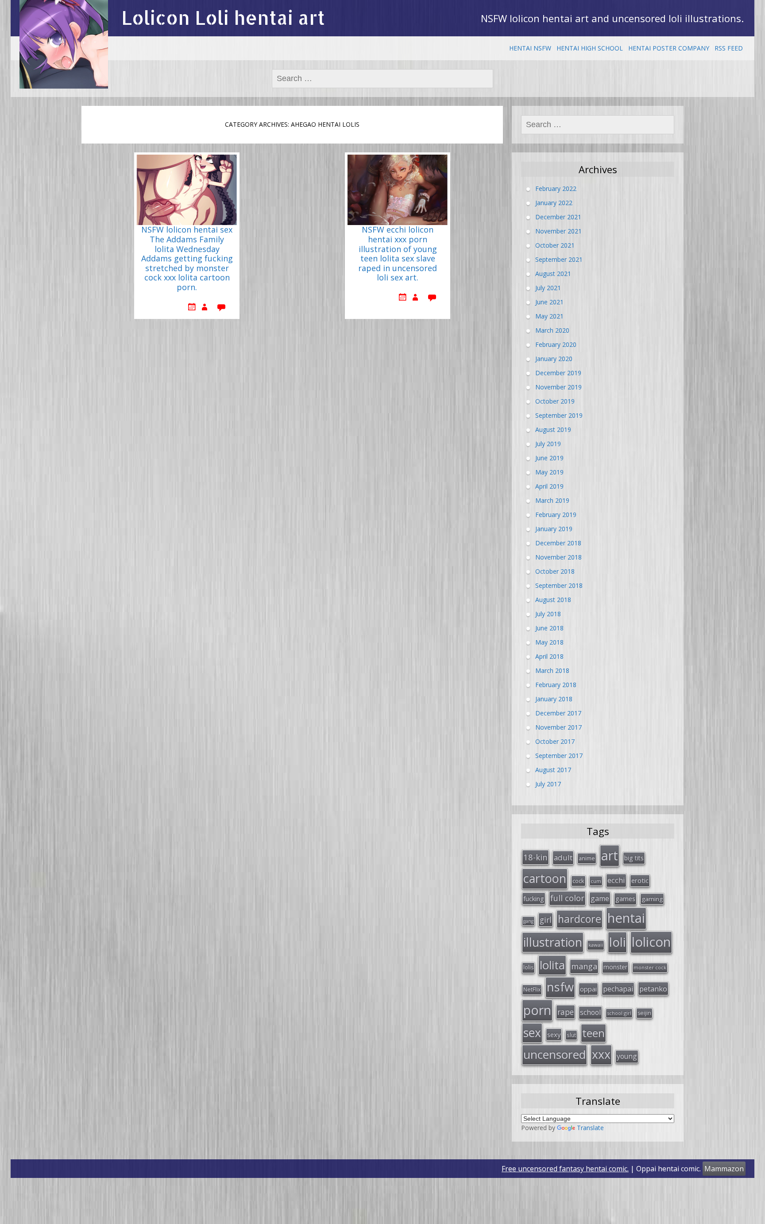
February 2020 (555, 344)
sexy (553, 1034)
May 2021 (549, 316)
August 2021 (553, 273)
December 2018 (558, 543)
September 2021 (559, 259)
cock (578, 881)
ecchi (616, 880)
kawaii (595, 944)
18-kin (535, 857)
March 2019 (552, 500)
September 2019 (559, 415)
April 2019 (549, 486)
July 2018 (548, 614)
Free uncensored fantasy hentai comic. (565, 1168)
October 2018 (555, 571)
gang (528, 921)
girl (546, 919)
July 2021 (548, 288)
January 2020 (553, 358)
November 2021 (558, 231)
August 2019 (553, 429)
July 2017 (548, 784)
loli (617, 941)
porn (537, 1010)
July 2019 (548, 443)
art (609, 855)
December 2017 (558, 713)
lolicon (651, 942)
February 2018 (555, 684)
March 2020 (552, 330)
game (600, 898)
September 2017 (559, 755)
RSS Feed (729, 48)
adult (563, 857)
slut (571, 1034)
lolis (528, 967)
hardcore (579, 919)
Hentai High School (589, 48)
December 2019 (558, 373)
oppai (588, 988)
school (590, 1012)
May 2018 (549, 642)
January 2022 (553, 202)
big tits (634, 858)
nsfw (560, 987)
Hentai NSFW (530, 48)
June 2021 (549, 302)
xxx (601, 1054)
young (627, 1056)
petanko (653, 988)
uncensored (554, 1054)
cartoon (544, 878)
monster (615, 967)
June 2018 (549, 628)
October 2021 (555, 245)
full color (567, 898)
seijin (644, 1013)
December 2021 (558, 217)
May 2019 (549, 472)
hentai (626, 918)
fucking (533, 898)
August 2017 (553, 769)
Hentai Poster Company (668, 48)
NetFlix (532, 989)
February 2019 (555, 514)
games (625, 898)
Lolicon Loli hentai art (223, 17)
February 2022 (555, 188)
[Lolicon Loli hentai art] (64, 44)
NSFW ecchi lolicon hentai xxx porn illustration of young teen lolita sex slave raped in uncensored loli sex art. (397, 254)
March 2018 (552, 670)
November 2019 (558, 387)
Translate (590, 1127)
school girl (619, 1013)
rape (565, 1011)
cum (596, 881)
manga (584, 966)
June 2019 (549, 458)
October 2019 (555, 401)
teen (593, 1033)
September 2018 (559, 585)
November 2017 (558, 727)
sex (532, 1033)
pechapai (618, 989)
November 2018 (558, 557)
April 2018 (549, 656)
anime (587, 858)
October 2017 (555, 741)
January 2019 (553, 529)
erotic (640, 880)
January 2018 (553, 699)
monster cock (650, 967)
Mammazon (724, 1168)
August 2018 (553, 599)
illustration (552, 942)
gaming (652, 899)
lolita (552, 965)
